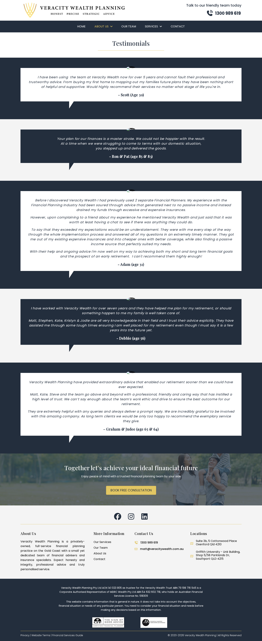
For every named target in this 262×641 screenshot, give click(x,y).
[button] (223, 13)
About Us (100, 553)
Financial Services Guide (67, 635)
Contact (99, 559)
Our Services (102, 542)
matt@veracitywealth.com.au (162, 549)
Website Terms (41, 635)
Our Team (101, 548)
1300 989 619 (149, 542)
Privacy (25, 635)
